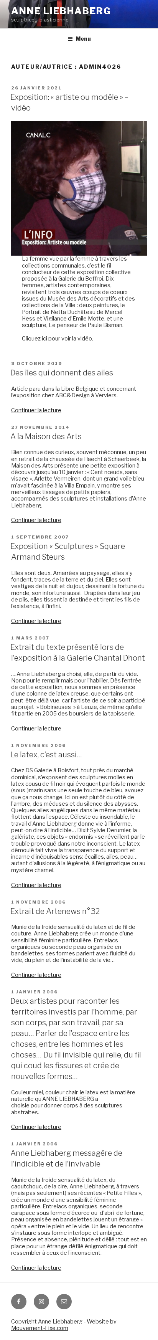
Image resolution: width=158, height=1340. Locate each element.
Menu (83, 38)
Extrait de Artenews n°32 (55, 911)
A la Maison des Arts (46, 436)
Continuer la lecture (36, 410)
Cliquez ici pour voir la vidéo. (57, 338)
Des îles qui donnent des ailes (61, 372)
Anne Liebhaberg (61, 11)
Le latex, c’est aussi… (46, 754)
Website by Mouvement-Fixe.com (64, 1325)
